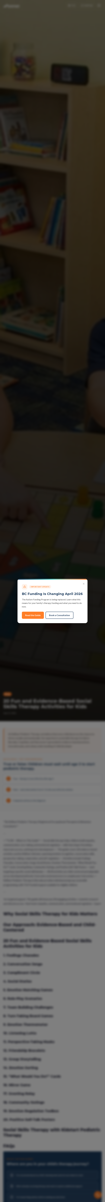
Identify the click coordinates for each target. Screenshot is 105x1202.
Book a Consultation (59, 615)
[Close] (83, 584)
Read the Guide (33, 615)
